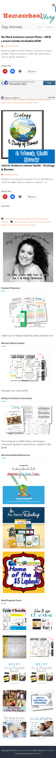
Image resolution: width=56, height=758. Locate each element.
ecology (21, 100)
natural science (7, 225)
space (30, 103)
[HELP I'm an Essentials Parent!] (14, 673)
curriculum (5, 100)
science (40, 100)
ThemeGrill (49, 750)
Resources (43, 219)
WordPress (36, 754)
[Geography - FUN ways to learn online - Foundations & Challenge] (14, 727)
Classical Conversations (14, 219)
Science (4, 222)
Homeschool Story (23, 750)
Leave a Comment (11, 46)
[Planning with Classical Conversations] (14, 647)
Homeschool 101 (31, 219)
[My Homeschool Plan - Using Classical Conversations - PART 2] (41, 620)
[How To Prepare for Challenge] (41, 700)
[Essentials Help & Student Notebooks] (41, 673)
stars (36, 103)
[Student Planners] (28, 312)
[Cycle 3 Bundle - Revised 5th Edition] (14, 620)
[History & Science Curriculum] (28, 420)
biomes (17, 222)
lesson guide (31, 100)
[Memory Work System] (28, 367)
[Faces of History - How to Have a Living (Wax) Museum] (14, 700)
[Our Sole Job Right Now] (41, 727)
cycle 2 (14, 100)
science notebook (29, 225)
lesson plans (45, 222)
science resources (19, 103)
